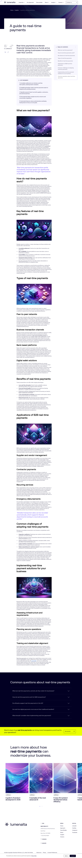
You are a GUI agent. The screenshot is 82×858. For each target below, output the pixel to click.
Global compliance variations (26, 540)
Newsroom (38, 852)
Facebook (74, 832)
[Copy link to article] (8, 52)
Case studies (39, 2)
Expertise (21, 2)
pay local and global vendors (40, 335)
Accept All (73, 855)
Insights (53, 2)
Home (11, 10)
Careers (60, 2)
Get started (67, 731)
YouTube (74, 828)
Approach (62, 828)
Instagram (74, 830)
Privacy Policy (34, 855)
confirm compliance (42, 191)
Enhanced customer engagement (27, 391)
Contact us (69, 2)
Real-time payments (21, 658)
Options (66, 855)
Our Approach (30, 2)
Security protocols (23, 260)
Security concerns (23, 537)
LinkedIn (74, 826)
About (46, 2)
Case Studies (63, 830)
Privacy (44, 852)
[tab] (39, 805)
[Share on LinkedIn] (5, 52)
